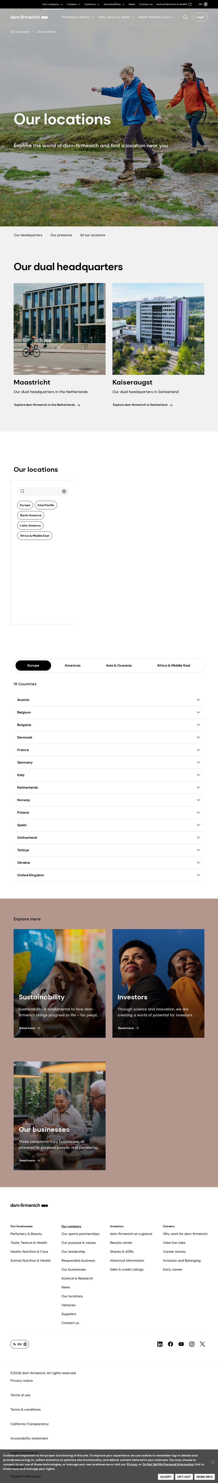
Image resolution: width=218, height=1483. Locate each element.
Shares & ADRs (121, 1251)
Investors (116, 1226)
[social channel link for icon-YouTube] (181, 1344)
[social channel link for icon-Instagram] (191, 1344)
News (66, 1287)
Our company (20, 32)
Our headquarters (28, 235)
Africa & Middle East (34, 536)
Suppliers (69, 1314)
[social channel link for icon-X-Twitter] (202, 1344)
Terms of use (20, 1395)
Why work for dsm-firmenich (185, 1234)
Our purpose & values (79, 1242)
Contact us (70, 1323)
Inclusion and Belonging (182, 1260)
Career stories (174, 1251)
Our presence (61, 235)
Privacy (132, 1464)
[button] (185, 17)
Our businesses (21, 1226)
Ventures (69, 1305)
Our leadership (73, 1251)
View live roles (174, 1242)
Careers (169, 1226)
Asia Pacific (45, 505)
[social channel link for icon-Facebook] (170, 1344)
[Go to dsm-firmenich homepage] (29, 17)
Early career (172, 1269)
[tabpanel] (109, 777)
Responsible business (78, 1260)
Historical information (127, 1260)
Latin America (30, 525)
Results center (121, 1242)
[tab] (33, 665)
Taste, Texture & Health (28, 1242)
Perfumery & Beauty (26, 1234)
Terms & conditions (25, 1409)
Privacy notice (21, 1380)
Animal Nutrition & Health (30, 1260)
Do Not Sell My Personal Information (168, 1464)
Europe (25, 505)
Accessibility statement (29, 1438)
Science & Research (77, 1278)
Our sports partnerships (80, 1234)
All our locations (92, 235)
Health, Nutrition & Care (29, 1251)
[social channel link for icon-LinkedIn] (160, 1344)
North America (30, 515)
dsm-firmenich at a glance (131, 1234)
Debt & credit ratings (126, 1269)
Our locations (72, 1296)
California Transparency (29, 1424)
